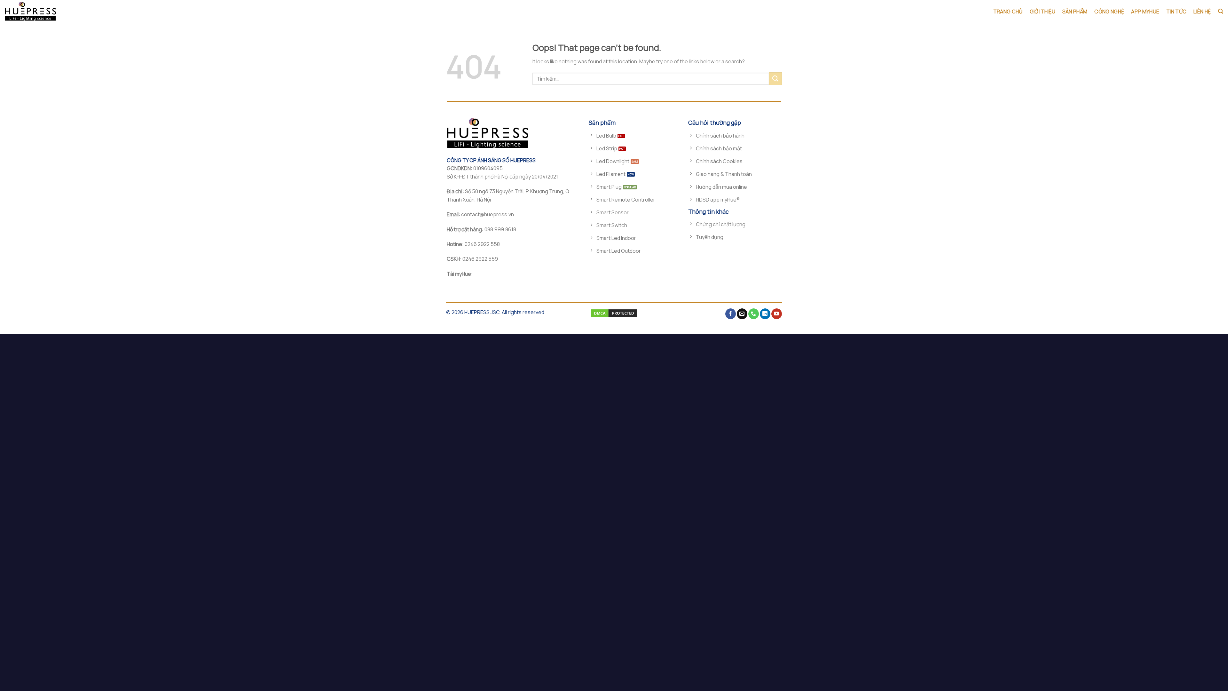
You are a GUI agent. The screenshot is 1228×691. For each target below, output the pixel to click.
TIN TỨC (1176, 11)
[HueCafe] (37, 11)
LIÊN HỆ (1202, 11)
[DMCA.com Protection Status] (614, 312)
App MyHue (1145, 11)
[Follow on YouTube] (776, 313)
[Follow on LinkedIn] (765, 313)
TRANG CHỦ (1008, 11)
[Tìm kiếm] (1220, 11)
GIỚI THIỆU (1042, 11)
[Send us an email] (742, 313)
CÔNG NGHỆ (1109, 11)
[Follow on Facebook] (730, 313)
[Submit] (775, 78)
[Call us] (753, 313)
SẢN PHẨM (1075, 11)
